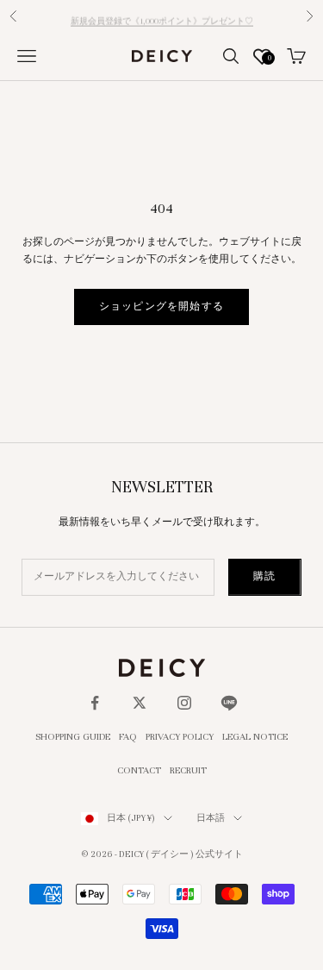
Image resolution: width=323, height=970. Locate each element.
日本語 (210, 817)
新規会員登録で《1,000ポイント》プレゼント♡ (162, 17)
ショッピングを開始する (161, 306)
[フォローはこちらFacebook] (94, 702)
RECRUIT (188, 770)
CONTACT (139, 770)
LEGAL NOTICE (255, 736)
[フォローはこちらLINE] (229, 702)
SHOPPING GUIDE (72, 736)
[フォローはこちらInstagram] (184, 702)
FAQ (128, 736)
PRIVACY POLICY (180, 736)
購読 (264, 576)
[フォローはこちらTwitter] (139, 702)
